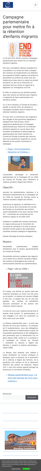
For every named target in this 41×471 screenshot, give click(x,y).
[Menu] (35, 5)
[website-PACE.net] (8, 5)
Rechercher (7, 394)
